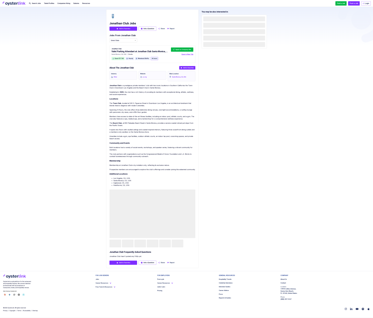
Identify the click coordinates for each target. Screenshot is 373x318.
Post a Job (354, 3)
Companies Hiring (63, 3)
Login (367, 3)
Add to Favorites (188, 68)
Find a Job (341, 3)
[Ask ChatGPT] (19, 294)
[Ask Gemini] (9, 294)
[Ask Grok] (14, 294)
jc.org (145, 77)
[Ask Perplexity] (23, 294)
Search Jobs (36, 3)
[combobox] (123, 40)
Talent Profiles (49, 3)
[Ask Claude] (5, 294)
